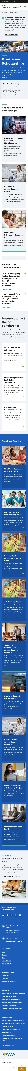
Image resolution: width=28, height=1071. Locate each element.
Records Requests (7, 1017)
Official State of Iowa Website (8, 1)
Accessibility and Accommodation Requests (12, 1039)
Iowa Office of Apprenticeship (11, 999)
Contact (4, 954)
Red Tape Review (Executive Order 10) (13, 1020)
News (3, 957)
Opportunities (13, 12)
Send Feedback (6, 1062)
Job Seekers (5, 975)
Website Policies (7, 1032)
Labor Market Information (9, 996)
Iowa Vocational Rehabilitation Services (13, 993)
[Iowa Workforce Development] (5, 5)
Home (5, 12)
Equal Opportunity (7, 1026)
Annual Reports (6, 960)
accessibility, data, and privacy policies (13, 1066)
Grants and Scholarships (9, 1005)
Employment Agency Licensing (11, 1029)
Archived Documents (8, 1045)
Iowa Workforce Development (10, 7)
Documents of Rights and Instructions (13, 1023)
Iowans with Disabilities (9, 981)
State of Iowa (8, 1035)
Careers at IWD (6, 963)
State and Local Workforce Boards (12, 1008)
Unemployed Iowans (8, 972)
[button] (22, 1069)
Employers (5, 978)
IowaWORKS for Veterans (11, 1002)
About (3, 951)
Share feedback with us (14, 941)
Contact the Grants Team (10, 876)
